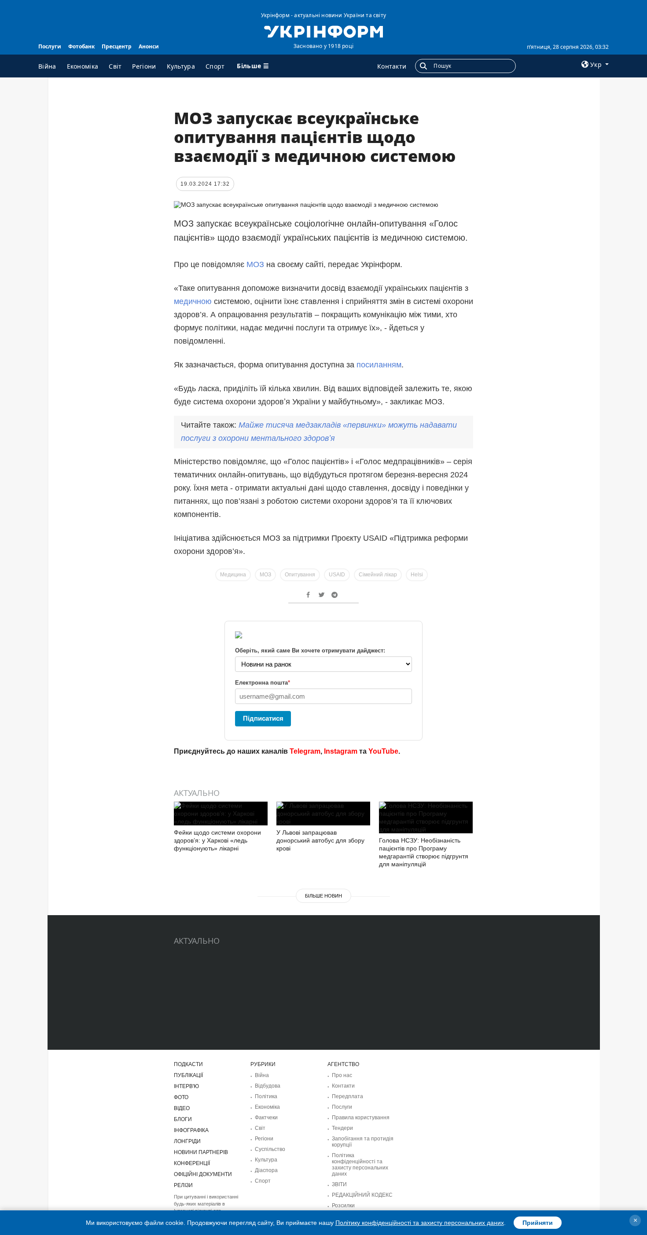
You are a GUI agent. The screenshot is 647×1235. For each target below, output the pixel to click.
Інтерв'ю (186, 1086)
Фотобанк (81, 46)
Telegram (305, 751)
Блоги (183, 1119)
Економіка (83, 66)
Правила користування (361, 1117)
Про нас (342, 1075)
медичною (194, 301)
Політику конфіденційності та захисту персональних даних (419, 1222)
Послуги (49, 46)
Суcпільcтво (270, 1149)
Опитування (300, 575)
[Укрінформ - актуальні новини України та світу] (323, 31)
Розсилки (343, 1205)
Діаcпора (266, 1170)
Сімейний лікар (378, 575)
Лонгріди (187, 1141)
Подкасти (188, 1064)
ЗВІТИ (339, 1184)
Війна (47, 66)
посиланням (379, 364)
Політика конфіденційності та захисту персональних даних (360, 1164)
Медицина (233, 575)
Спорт (215, 66)
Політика (266, 1096)
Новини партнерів (201, 1152)
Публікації (188, 1075)
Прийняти (537, 1222)
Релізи (183, 1185)
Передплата (347, 1096)
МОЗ (255, 264)
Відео (182, 1108)
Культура (181, 66)
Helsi (417, 575)
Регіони (144, 66)
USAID (337, 575)
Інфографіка (191, 1130)
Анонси (149, 46)
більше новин (323, 895)
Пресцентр (117, 46)
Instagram (340, 751)
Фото (181, 1097)
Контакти (391, 66)
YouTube (383, 751)
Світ (115, 66)
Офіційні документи (203, 1174)
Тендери (342, 1128)
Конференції (192, 1163)
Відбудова (267, 1086)
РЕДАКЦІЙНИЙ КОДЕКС (362, 1195)
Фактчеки (266, 1117)
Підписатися (263, 718)
